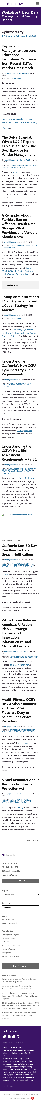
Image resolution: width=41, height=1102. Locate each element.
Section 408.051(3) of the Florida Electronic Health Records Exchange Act (17, 271)
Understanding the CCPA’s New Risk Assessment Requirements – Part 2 (19, 452)
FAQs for (5, 128)
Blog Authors (14, 965)
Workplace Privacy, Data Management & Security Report (20, 16)
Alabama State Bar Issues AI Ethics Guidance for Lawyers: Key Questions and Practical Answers (19, 1015)
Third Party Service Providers (23, 732)
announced (23, 743)
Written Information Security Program (17, 567)
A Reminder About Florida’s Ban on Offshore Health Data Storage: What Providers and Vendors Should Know (19, 226)
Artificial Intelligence (18, 468)
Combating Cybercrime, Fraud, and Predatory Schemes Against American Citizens (19, 333)
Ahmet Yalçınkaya (7, 540)
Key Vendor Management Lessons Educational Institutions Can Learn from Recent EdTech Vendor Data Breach (19, 57)
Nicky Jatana (6, 953)
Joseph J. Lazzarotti (11, 160)
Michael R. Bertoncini (10, 942)
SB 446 (5, 575)
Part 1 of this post (26, 478)
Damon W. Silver (10, 73)
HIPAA (14, 247)
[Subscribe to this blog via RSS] (3, 866)
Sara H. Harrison (23, 73)
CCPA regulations (24, 430)
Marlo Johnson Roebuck (11, 945)
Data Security (26, 799)
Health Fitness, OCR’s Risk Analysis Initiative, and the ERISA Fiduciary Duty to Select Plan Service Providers (20, 710)
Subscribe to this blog (12, 871)
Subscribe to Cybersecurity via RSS (19, 36)
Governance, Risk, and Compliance (16, 386)
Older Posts (30, 841)
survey (20, 807)
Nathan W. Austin (8, 949)
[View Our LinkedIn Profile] (16, 866)
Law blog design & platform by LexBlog (19, 1098)
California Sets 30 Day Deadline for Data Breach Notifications (19, 550)
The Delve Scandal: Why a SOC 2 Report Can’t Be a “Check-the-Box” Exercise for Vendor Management (20, 146)
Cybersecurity (15, 78)
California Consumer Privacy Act (22, 383)
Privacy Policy (8, 1042)
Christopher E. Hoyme (10, 935)
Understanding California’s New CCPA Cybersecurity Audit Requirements (19, 367)
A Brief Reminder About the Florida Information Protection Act (20, 784)
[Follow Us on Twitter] (7, 866)
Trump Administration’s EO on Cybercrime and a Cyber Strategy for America (20, 303)
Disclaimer (19, 1042)
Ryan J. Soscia (25, 794)
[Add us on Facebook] (12, 866)
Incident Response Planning (23, 565)
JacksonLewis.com (11, 855)
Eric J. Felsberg (25, 651)
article (15, 172)
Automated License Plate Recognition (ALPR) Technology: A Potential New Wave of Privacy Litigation (20, 996)
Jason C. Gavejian (8, 919)
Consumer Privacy (26, 470)
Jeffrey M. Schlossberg (10, 956)
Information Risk (18, 167)
